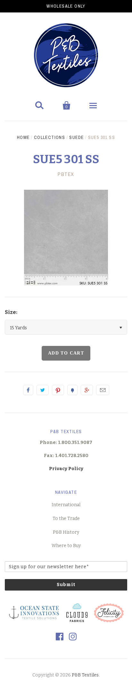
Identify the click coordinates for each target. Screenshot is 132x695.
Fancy (72, 390)
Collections (49, 137)
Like (28, 390)
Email (102, 390)
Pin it (58, 390)
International (66, 505)
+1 (87, 390)
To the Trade (66, 518)
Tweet (43, 390)
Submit (66, 584)
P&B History (66, 532)
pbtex (66, 174)
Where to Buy (66, 545)
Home (23, 137)
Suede (76, 137)
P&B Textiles (85, 675)
